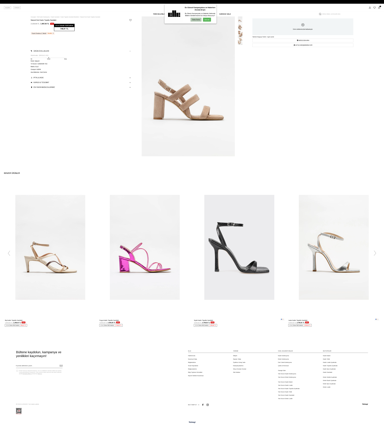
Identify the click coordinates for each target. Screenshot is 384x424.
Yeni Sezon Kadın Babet (285, 382)
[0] (379, 8)
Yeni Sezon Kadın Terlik (285, 392)
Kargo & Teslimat (41, 82)
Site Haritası (236, 372)
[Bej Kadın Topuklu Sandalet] (50, 247)
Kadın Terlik (326, 359)
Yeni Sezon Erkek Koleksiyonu (287, 377)
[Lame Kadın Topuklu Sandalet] (334, 247)
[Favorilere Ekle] (130, 20)
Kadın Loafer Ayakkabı (329, 362)
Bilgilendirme (192, 362)
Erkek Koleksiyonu (283, 359)
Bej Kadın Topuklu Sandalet (13, 320)
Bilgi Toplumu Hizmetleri (195, 372)
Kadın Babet (326, 355)
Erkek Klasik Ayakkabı (329, 380)
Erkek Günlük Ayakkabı (330, 377)
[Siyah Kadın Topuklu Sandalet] (239, 247)
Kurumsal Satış (192, 359)
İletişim (235, 355)
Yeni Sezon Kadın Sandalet (286, 395)
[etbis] (19, 411)
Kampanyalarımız (238, 365)
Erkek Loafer (326, 387)
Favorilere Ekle (93, 181)
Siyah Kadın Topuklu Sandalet (203, 320)
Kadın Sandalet (327, 372)
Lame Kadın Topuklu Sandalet (297, 320)
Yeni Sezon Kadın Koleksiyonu (287, 374)
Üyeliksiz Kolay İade (239, 362)
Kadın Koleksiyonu (283, 355)
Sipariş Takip (237, 359)
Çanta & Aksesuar (283, 365)
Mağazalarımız (192, 369)
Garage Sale (282, 370)
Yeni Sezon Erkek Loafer (285, 398)
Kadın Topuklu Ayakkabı (330, 365)
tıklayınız (40, 373)
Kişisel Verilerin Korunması (196, 375)
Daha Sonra (196, 19)
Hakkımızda (191, 355)
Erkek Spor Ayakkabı (329, 384)
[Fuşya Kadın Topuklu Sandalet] (144, 247)
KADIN (7, 7)
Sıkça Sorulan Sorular (239, 369)
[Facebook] (203, 405)
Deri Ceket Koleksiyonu (285, 362)
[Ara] (320, 14)
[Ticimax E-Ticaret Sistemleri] (192, 422)
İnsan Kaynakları (193, 365)
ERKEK (17, 7)
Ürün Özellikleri (41, 51)
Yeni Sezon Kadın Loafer (285, 385)
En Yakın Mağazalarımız (44, 87)
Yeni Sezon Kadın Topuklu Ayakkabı (289, 388)
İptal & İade (39, 77)
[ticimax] (365, 404)
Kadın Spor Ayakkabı (329, 369)
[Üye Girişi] (370, 8)
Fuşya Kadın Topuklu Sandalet (109, 320)
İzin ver (207, 19)
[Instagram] (207, 405)
